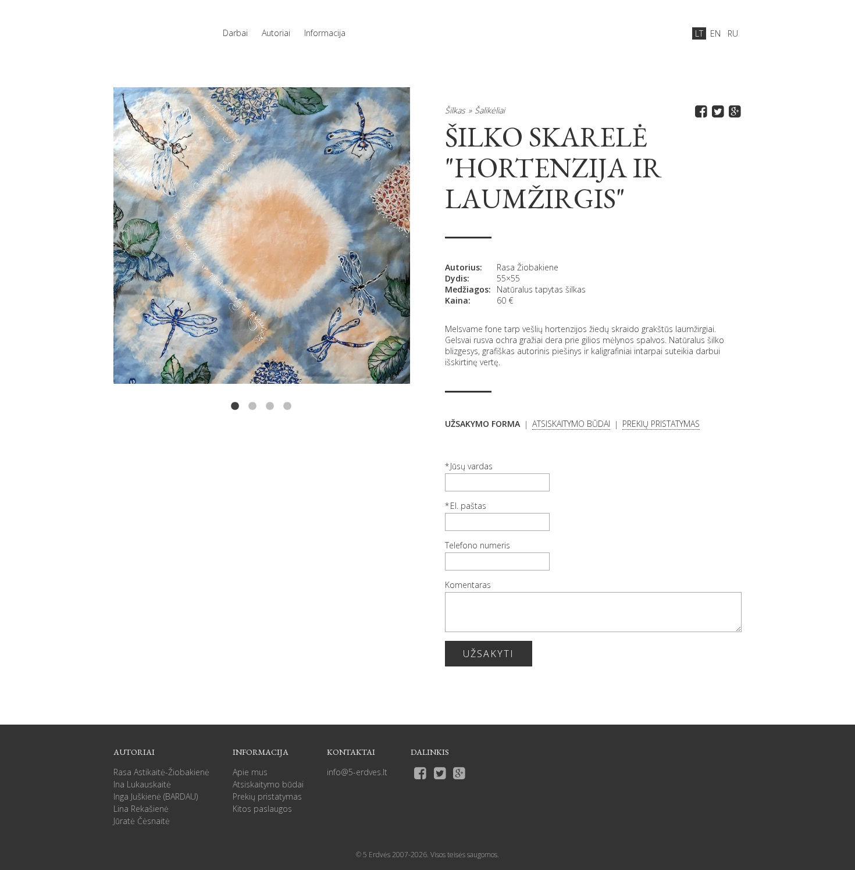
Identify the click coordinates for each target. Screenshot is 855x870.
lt (699, 33)
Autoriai (276, 32)
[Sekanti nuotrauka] (350, 249)
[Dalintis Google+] (733, 110)
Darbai (235, 32)
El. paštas (468, 505)
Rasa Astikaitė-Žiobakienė (161, 772)
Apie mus (250, 772)
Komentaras (468, 584)
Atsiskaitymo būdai (268, 784)
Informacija (324, 32)
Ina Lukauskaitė (142, 784)
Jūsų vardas (471, 466)
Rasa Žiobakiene (527, 267)
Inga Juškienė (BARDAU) (155, 796)
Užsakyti (488, 653)
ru (733, 33)
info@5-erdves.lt (357, 772)
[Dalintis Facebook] (699, 110)
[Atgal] (172, 249)
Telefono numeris (477, 545)
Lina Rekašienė (141, 808)
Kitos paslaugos (262, 808)
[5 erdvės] (154, 27)
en (715, 33)
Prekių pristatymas (267, 796)
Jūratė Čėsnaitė (141, 820)
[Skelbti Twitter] (716, 110)
